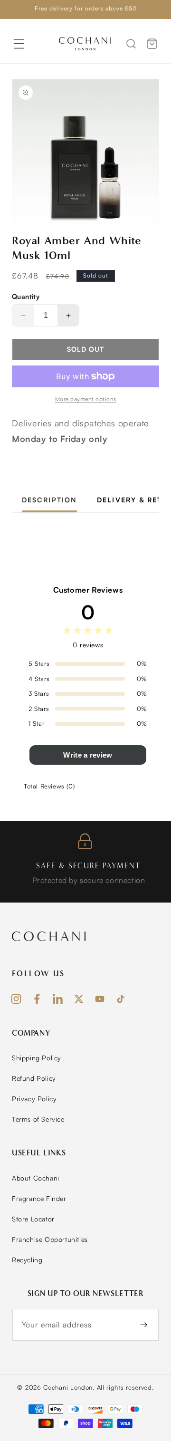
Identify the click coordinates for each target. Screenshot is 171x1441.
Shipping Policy (36, 1058)
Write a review (87, 755)
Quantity (25, 296)
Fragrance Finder (39, 1198)
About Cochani (35, 1178)
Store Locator (33, 1219)
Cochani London (68, 1387)
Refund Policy (34, 1078)
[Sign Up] (143, 1325)
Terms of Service (38, 1119)
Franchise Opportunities (50, 1239)
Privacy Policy (34, 1099)
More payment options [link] (85, 399)
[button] (19, 43)
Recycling (27, 1260)
